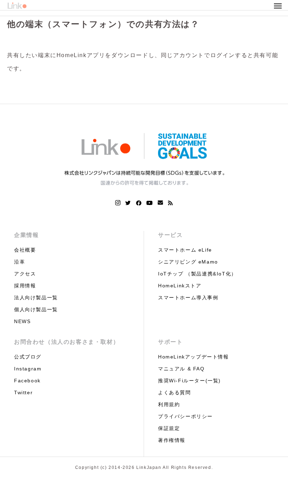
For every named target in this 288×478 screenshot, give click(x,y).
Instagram (27, 368)
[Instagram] (117, 202)
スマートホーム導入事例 (188, 297)
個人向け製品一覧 (36, 309)
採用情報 (25, 285)
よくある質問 (174, 392)
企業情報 (26, 235)
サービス (170, 235)
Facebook (27, 380)
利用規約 (169, 404)
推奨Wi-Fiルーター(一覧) (189, 380)
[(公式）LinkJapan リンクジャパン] (144, 159)
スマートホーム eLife (185, 250)
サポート (170, 342)
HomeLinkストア (180, 285)
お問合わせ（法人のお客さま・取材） (66, 342)
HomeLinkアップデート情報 (193, 357)
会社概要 (25, 250)
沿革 (19, 262)
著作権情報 (171, 440)
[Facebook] (139, 202)
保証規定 (169, 428)
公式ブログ (27, 357)
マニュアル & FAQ (181, 368)
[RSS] (170, 202)
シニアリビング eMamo (188, 262)
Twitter (23, 392)
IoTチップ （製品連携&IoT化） (197, 273)
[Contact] (160, 202)
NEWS (22, 321)
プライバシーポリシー (185, 416)
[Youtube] (149, 202)
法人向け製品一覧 (36, 297)
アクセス (25, 273)
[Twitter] (128, 202)
